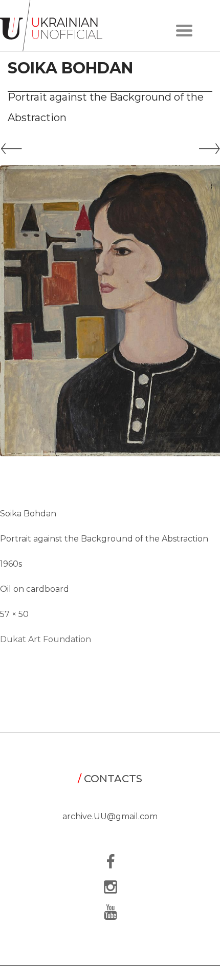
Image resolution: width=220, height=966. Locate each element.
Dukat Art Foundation (45, 639)
